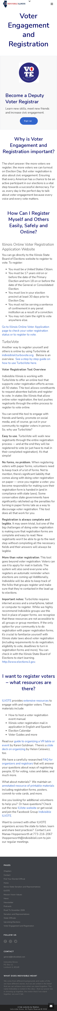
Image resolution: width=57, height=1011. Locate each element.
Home (6, 883)
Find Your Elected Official (14, 879)
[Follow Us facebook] (5, 941)
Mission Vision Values (13, 894)
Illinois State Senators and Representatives (22, 887)
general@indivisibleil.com (14, 957)
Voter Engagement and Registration (19, 926)
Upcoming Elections (12, 922)
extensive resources (36, 700)
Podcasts (7, 906)
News (6, 898)
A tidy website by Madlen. (29, 1007)
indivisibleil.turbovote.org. (18, 355)
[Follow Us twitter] (15, 941)
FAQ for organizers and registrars (27, 761)
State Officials (10, 918)
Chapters (7, 871)
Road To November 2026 (14, 910)
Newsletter (8, 902)
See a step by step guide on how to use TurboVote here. (26, 361)
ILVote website (27, 808)
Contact (7, 875)
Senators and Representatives (16, 914)
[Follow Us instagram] (10, 941)
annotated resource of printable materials (28, 786)
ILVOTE (6, 700)
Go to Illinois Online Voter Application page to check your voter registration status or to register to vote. (25, 331)
